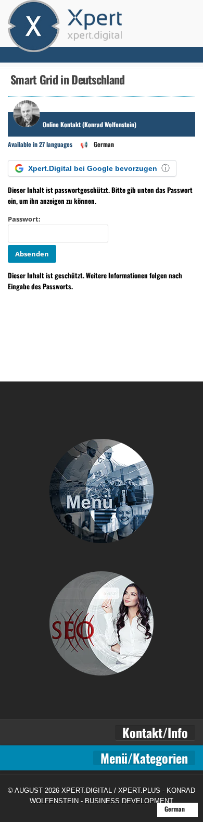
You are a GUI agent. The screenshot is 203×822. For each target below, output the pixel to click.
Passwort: (24, 219)
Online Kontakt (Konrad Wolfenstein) (89, 124)
